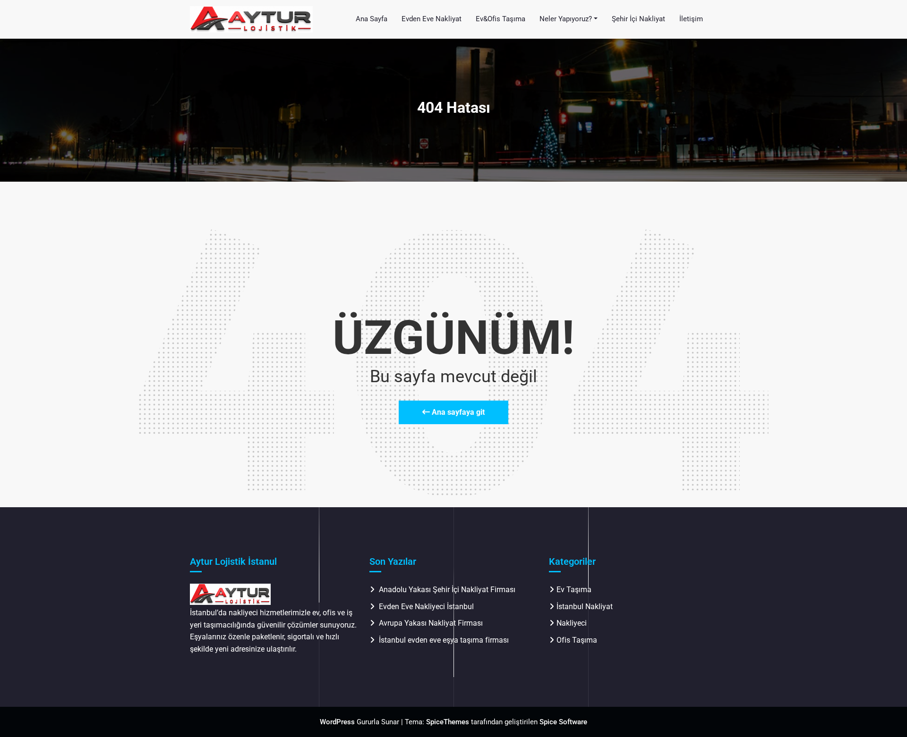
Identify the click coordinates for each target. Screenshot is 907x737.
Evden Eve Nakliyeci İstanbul (426, 606)
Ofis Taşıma (576, 640)
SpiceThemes (447, 722)
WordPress (337, 722)
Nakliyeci (571, 623)
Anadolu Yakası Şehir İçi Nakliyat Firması (447, 589)
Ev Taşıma (573, 589)
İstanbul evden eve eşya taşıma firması (445, 640)
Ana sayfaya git (457, 412)
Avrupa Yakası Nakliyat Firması (431, 623)
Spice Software (563, 722)
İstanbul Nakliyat (584, 606)
